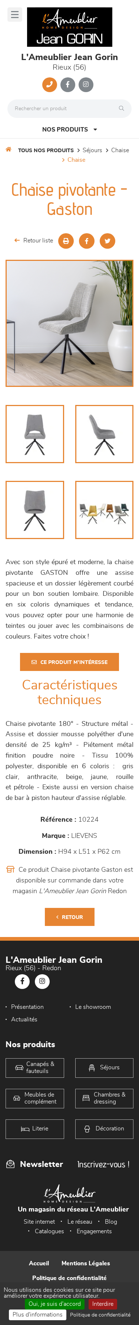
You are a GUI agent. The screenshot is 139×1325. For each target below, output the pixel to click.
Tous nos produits (46, 150)
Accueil (39, 1263)
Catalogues (49, 1231)
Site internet (39, 1222)
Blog (111, 1222)
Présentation (27, 1007)
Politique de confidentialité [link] (100, 1315)
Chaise (120, 150)
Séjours (92, 150)
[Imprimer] (66, 241)
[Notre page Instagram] (86, 84)
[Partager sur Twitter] (107, 241)
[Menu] (14, 14)
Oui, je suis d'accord (55, 1304)
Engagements (94, 1231)
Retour (72, 917)
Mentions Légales (86, 1263)
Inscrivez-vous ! (103, 1164)
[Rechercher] (123, 108)
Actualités (24, 1019)
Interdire (102, 1304)
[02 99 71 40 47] (49, 84)
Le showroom (93, 1007)
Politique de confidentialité (69, 1278)
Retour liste (38, 241)
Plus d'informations (38, 1315)
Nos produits (65, 130)
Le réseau (79, 1222)
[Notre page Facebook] (67, 84)
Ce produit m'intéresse (73, 662)
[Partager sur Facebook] (87, 241)
